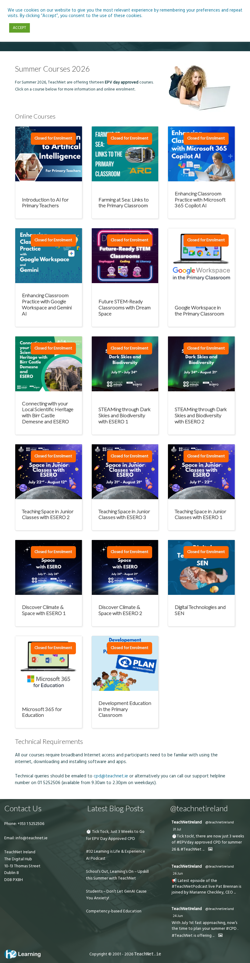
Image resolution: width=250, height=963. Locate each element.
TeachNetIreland (187, 822)
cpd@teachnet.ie (111, 776)
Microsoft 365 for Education (42, 712)
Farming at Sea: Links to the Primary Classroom (123, 202)
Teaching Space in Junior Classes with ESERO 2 (47, 514)
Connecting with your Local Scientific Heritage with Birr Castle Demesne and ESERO (47, 412)
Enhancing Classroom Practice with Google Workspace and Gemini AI (47, 304)
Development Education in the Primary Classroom (124, 709)
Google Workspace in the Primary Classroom (199, 310)
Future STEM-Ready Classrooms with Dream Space (124, 307)
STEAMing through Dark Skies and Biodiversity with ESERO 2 (201, 415)
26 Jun (178, 873)
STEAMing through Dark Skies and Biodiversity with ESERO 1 (124, 415)
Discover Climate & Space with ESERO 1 (44, 610)
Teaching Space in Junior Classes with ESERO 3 (124, 514)
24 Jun (178, 916)
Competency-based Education (113, 911)
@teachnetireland (219, 822)
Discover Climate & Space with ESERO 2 (120, 610)
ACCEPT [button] (19, 27)
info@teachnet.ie (31, 838)
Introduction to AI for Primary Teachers (45, 202)
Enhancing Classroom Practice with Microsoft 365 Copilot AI (200, 199)
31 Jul (177, 829)
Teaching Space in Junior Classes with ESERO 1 (200, 514)
